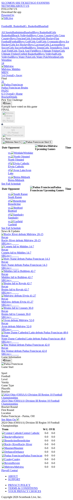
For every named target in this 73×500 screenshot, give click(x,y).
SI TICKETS (25, 2)
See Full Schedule (11, 183)
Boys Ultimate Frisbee (48, 50)
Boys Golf (24, 41)
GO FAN (37, 2)
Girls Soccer (15, 47)
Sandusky (13, 216)
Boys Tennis (37, 47)
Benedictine (14, 202)
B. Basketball (17, 26)
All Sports (6, 32)
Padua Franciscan (32, 455)
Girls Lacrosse (51, 44)
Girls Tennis (50, 47)
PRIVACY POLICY (19, 485)
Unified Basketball (29, 53)
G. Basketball (32, 26)
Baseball (43, 26)
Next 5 (17, 142)
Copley (16, 459)
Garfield (12, 223)
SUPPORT (14, 479)
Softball (26, 47)
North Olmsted (16, 158)
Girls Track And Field (24, 50)
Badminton (18, 32)
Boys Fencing (17, 38)
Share (8, 103)
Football (5, 26)
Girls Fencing (32, 38)
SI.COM (6, 2)
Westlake (20, 152)
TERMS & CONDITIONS (23, 488)
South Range (15, 196)
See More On (8, 419)
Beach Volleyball (22, 35)
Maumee (18, 448)
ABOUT (13, 476)
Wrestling (53, 56)
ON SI (14, 2)
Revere (16, 463)
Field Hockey (47, 38)
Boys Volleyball (47, 53)
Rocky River (25, 444)
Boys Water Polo (21, 56)
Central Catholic (31, 433)
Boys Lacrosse (36, 44)
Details (13, 96)
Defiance (19, 451)
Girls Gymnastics (50, 41)
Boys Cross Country (42, 35)
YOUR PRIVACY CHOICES (24, 491)
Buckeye (19, 436)
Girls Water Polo (39, 56)
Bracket (5, 96)
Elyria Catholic (16, 165)
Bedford (12, 209)
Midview (19, 466)
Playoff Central (9, 470)
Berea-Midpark (16, 179)
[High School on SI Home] (14, 23)
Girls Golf (35, 41)
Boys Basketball (42, 32)
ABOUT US (22, 5)
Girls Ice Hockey (19, 44)
